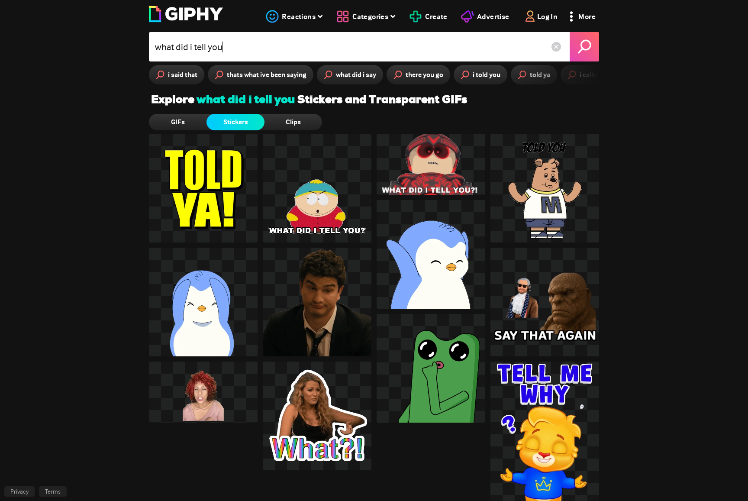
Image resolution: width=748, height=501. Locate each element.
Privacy (19, 491)
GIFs (178, 122)
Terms (53, 491)
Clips (293, 122)
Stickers (235, 122)
